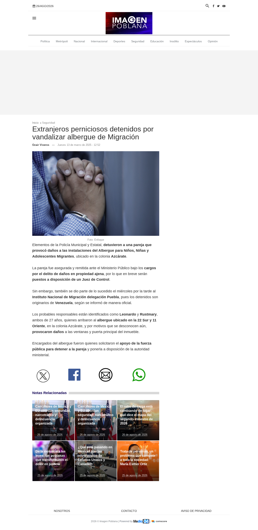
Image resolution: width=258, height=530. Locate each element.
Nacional (79, 41)
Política (45, 41)
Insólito (174, 41)
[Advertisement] (129, 82)
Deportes (119, 41)
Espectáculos (193, 41)
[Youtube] (224, 6)
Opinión (213, 41)
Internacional (99, 41)
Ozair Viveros (40, 144)
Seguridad (137, 41)
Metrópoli (62, 41)
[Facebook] (213, 6)
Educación (157, 41)
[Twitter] (218, 6)
